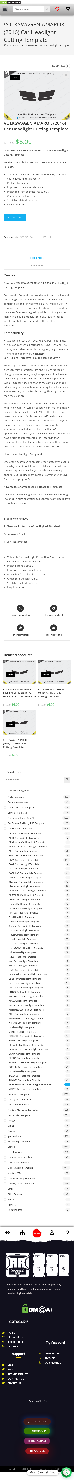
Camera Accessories (18, 802)
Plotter (11, 1199)
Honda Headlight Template (23, 939)
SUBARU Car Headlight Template (25, 1066)
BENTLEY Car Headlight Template (26, 855)
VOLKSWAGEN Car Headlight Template (34, 237)
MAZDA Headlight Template (23, 1000)
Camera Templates (17, 812)
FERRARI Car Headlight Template (25, 908)
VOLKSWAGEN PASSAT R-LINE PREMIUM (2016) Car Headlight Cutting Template (19, 693)
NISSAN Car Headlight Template (25, 1022)
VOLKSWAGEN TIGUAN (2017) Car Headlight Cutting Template (51, 693)
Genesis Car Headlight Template (25, 926)
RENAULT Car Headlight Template (26, 1044)
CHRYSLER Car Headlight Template (26, 895)
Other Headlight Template (22, 1031)
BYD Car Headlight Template (23, 868)
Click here (39, 353)
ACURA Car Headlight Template (25, 833)
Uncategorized (15, 1209)
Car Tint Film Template (19, 1115)
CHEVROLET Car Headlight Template (27, 890)
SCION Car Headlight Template (24, 1053)
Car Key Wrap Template (19, 1099)
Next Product (58, 65)
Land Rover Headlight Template (25, 978)
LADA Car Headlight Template (24, 969)
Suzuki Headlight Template (22, 1071)
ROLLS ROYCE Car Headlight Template (28, 1049)
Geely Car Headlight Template (24, 921)
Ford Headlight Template (21, 917)
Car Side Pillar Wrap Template (23, 1109)
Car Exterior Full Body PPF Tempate (26, 823)
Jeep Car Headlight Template (23, 961)
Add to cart (15, 217)
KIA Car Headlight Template (23, 965)
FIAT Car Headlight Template (23, 912)
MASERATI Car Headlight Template (26, 996)
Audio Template (16, 796)
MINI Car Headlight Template (24, 1013)
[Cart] (67, 8)
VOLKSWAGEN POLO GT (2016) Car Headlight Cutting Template (17, 743)
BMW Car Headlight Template (24, 859)
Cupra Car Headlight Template (24, 899)
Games (11, 1130)
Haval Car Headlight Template (24, 934)
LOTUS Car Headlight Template (24, 991)
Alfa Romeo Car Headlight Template (27, 842)
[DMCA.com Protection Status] (10, 2)
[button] (5, 9)
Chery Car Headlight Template (24, 886)
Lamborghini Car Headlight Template (28, 974)
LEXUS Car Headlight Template (24, 983)
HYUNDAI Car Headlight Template (26, 948)
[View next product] (68, 66)
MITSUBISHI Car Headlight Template (27, 1018)
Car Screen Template (18, 1104)
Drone (11, 1125)
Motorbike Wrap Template (21, 1178)
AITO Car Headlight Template (24, 837)
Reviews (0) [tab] (37, 265)
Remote (12, 1204)
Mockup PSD (14, 1173)
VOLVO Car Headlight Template (25, 1088)
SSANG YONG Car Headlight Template (28, 1062)
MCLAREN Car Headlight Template (26, 1005)
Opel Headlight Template (21, 1027)
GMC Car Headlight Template (24, 930)
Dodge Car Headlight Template (24, 903)
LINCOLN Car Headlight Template (26, 987)
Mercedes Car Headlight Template (26, 1009)
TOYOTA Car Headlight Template (25, 1080)
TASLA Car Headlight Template (24, 1075)
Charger (12, 1120)
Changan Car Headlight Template (26, 881)
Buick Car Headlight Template (24, 864)
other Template (16, 1194)
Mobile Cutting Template (20, 1167)
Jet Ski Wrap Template (19, 1141)
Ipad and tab (14, 1136)
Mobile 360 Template (18, 1162)
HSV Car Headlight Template (23, 943)
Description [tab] (37, 258)
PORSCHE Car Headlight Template (26, 1036)
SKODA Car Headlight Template (25, 1058)
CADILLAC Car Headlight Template (26, 873)
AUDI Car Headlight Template (24, 851)
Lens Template (15, 1152)
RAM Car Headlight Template (23, 1040)
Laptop (11, 1146)
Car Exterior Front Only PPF (22, 817)
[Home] (5, 45)
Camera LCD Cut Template (21, 807)
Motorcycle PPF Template (21, 1183)
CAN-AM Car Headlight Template (25, 877)
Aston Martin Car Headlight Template (28, 846)
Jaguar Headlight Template (22, 956)
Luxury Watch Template (20, 1157)
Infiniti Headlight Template (22, 952)
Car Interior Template (18, 1094)
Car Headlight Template (20, 828)
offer (10, 1188)
